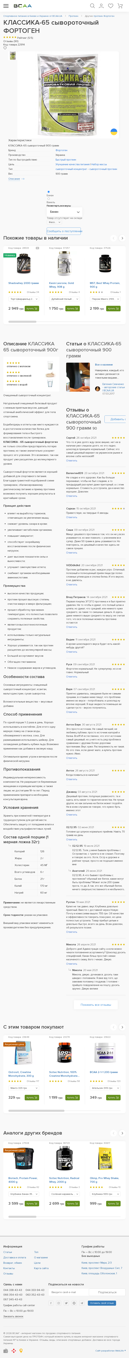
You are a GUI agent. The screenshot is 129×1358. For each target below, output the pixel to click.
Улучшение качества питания (73, 164)
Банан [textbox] (54, 212)
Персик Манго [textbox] (105, 299)
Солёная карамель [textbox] (65, 1194)
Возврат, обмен (12, 1263)
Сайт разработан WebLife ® (110, 1350)
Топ (36, 1252)
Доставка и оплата (14, 1257)
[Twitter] (66, 1303)
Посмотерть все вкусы (59, 205)
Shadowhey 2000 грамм (23, 283)
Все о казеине (104, 364)
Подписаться (107, 1292)
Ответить (71, 460)
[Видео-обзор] (37, 248)
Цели (37, 1263)
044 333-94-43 (35, 1290)
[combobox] (64, 211)
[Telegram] (81, 1303)
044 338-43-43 (12, 1290)
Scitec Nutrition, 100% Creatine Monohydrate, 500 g (63, 1075)
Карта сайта (41, 1268)
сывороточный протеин (103, 169)
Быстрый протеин (66, 159)
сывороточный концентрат (71, 169)
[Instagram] (58, 1303)
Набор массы (99, 164)
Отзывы (8, 1273)
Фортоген (61, 150)
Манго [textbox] (19, 1088)
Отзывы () (10, 41)
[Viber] (74, 1303)
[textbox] (54, 222)
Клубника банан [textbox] (25, 1194)
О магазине (41, 1257)
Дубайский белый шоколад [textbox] (65, 299)
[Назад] (113, 238)
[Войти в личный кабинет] (101, 6)
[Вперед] (122, 238)
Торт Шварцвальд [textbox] (25, 299)
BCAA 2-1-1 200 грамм (104, 1072)
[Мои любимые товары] (110, 6)
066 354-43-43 (12, 1294)
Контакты (9, 1268)
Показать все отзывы (96, 1005)
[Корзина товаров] (120, 6)
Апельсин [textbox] (102, 1088)
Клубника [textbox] (102, 1194)
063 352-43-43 (35, 1294)
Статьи (7, 1252)
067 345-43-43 (12, 1299)
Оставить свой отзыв (102, 1303)
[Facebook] (50, 1303)
